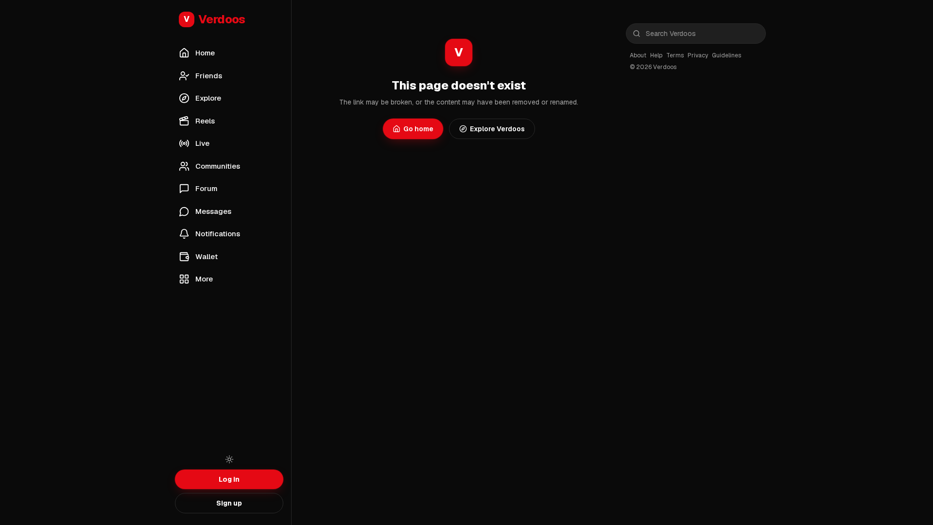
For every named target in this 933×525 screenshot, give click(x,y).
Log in (229, 479)
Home (205, 52)
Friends (208, 75)
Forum (206, 188)
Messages (213, 211)
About (638, 55)
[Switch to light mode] (229, 459)
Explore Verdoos (497, 128)
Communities (217, 166)
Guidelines (726, 55)
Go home (418, 128)
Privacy (698, 55)
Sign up (229, 503)
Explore (208, 98)
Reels (205, 120)
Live (202, 143)
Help (656, 55)
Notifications (217, 233)
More (204, 278)
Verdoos (214, 19)
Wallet (206, 256)
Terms (675, 55)
